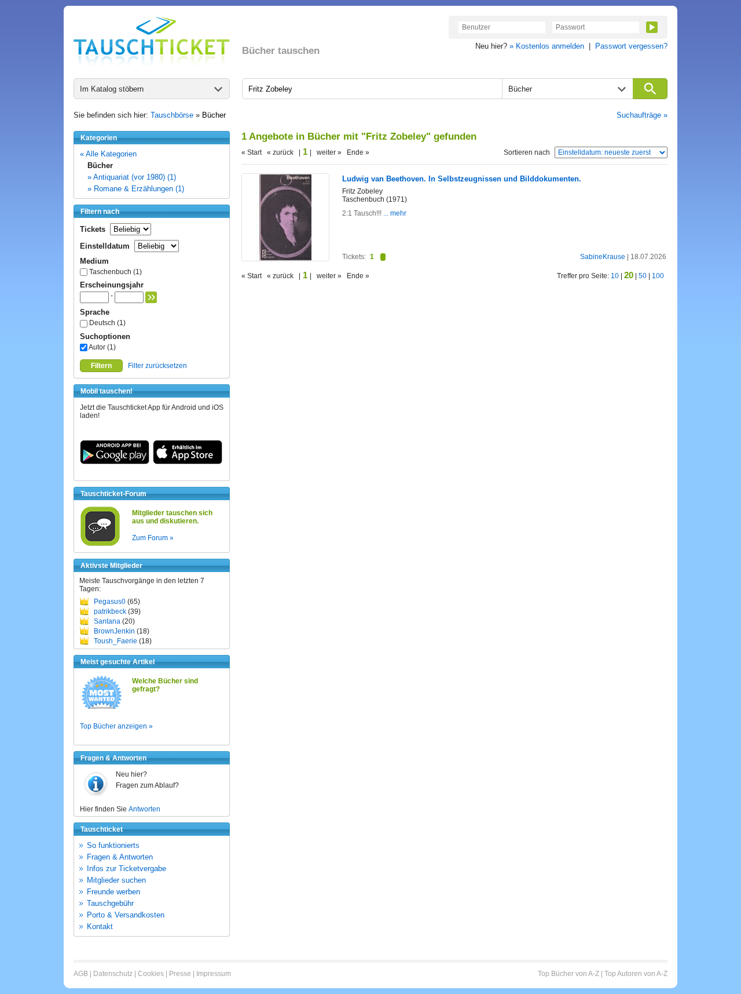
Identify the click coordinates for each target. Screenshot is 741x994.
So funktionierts (113, 845)
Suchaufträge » (642, 115)
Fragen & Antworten (120, 857)
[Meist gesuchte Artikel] (101, 708)
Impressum (213, 974)
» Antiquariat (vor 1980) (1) (131, 177)
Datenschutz (113, 974)
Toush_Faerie (115, 641)
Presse (180, 974)
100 (658, 276)
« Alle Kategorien (108, 154)
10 (615, 276)
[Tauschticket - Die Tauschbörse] (152, 42)
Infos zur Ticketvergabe (126, 868)
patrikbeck (110, 611)
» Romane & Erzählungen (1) (135, 188)
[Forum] (100, 544)
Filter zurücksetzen (157, 366)
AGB (81, 974)
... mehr (393, 213)
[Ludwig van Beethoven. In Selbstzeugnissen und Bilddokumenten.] (285, 258)
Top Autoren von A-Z (635, 974)
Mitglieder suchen (116, 880)
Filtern (101, 366)
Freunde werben (113, 891)
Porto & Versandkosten (125, 915)
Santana (107, 621)
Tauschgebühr (110, 903)
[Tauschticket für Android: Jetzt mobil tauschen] (114, 462)
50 (643, 276)
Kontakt (100, 926)
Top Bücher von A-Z (568, 974)
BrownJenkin (114, 631)
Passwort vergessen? (631, 46)
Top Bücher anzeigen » (116, 726)
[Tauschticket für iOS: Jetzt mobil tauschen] (187, 462)
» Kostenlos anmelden (546, 46)
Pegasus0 (110, 602)
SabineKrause (602, 257)
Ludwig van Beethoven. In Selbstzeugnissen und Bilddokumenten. (461, 178)
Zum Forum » (153, 538)
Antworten (144, 809)
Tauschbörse (172, 115)
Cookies (151, 974)
